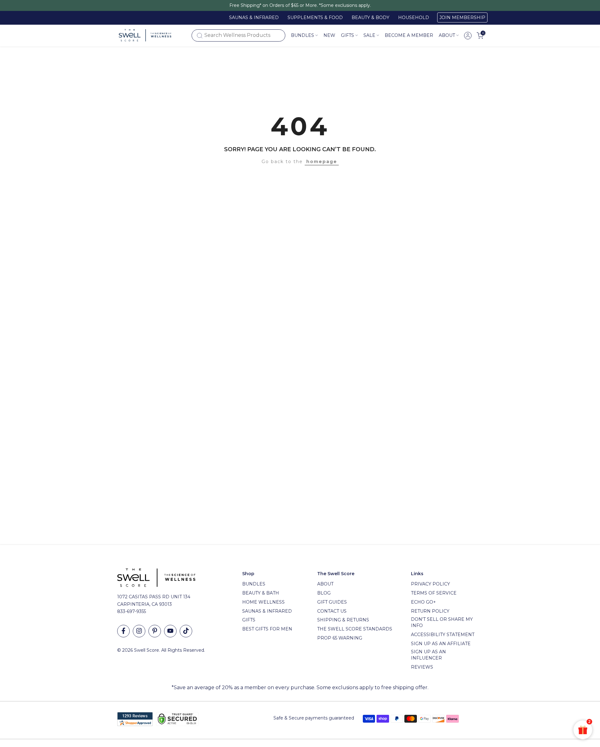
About (447, 35)
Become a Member (409, 35)
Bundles (302, 35)
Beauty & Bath (260, 593)
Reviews (422, 667)
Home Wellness (263, 602)
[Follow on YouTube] (170, 631)
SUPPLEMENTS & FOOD (315, 17)
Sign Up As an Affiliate (441, 643)
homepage (321, 161)
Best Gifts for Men (267, 629)
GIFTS (347, 35)
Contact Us (332, 611)
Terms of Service (434, 593)
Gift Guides (332, 602)
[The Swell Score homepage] (145, 35)
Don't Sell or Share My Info (442, 622)
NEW (329, 35)
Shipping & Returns (343, 620)
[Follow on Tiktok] (186, 631)
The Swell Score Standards (354, 629)
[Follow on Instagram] (139, 631)
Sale (369, 35)
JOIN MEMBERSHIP (462, 17)
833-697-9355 (131, 611)
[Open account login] (468, 35)
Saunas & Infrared (267, 611)
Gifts (248, 620)
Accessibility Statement (442, 634)
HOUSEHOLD (413, 17)
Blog (324, 593)
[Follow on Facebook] (123, 631)
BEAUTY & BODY (370, 17)
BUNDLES (253, 584)
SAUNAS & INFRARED (254, 17)
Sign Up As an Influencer (428, 655)
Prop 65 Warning (339, 638)
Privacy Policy (430, 584)
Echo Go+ (423, 602)
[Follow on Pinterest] (154, 631)
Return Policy (430, 611)
